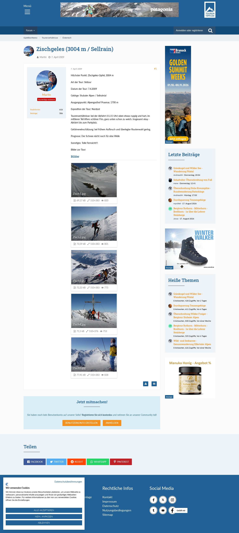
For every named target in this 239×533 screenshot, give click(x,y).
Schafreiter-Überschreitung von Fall (192, 179)
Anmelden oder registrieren (189, 30)
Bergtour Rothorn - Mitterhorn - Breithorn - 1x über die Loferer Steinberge (190, 212)
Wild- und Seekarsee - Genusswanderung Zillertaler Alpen (192, 342)
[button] (35, 462)
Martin (43, 57)
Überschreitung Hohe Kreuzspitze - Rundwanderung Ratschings (192, 190)
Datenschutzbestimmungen (68, 481)
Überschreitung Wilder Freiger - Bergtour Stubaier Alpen (190, 315)
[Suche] (210, 30)
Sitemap (107, 514)
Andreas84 (178, 175)
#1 (155, 68)
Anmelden (112, 422)
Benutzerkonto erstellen (81, 422)
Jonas (175, 218)
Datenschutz (110, 506)
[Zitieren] (154, 383)
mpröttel (177, 203)
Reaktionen (35, 109)
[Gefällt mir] (172, 510)
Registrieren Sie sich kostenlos (97, 414)
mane (175, 183)
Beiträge (33, 113)
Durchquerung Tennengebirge (189, 199)
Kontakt (107, 497)
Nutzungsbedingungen (116, 510)
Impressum (109, 501)
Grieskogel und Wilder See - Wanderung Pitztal (188, 170)
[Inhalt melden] (145, 383)
